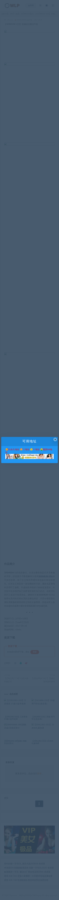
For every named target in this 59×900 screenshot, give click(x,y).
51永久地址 (13, 449)
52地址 (26, 449)
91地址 (36, 449)
